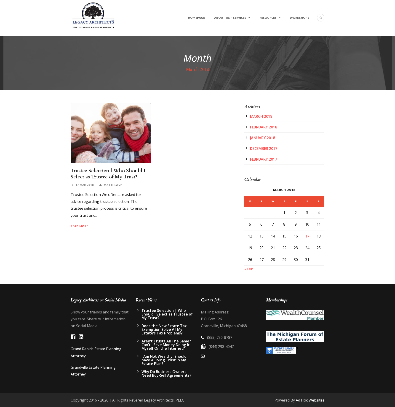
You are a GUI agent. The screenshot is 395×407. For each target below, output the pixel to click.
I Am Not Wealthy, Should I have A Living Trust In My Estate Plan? (164, 360)
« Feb (248, 268)
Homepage (196, 18)
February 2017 (263, 159)
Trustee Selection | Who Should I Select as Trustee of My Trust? (108, 173)
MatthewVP (113, 185)
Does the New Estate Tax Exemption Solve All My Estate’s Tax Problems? (164, 329)
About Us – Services (230, 18)
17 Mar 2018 (84, 185)
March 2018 (261, 116)
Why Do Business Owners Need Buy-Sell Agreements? (166, 373)
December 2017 (263, 148)
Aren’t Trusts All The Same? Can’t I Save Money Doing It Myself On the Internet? (166, 345)
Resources (268, 18)
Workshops (299, 18)
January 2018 (262, 137)
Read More (79, 226)
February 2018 (263, 127)
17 (307, 236)
